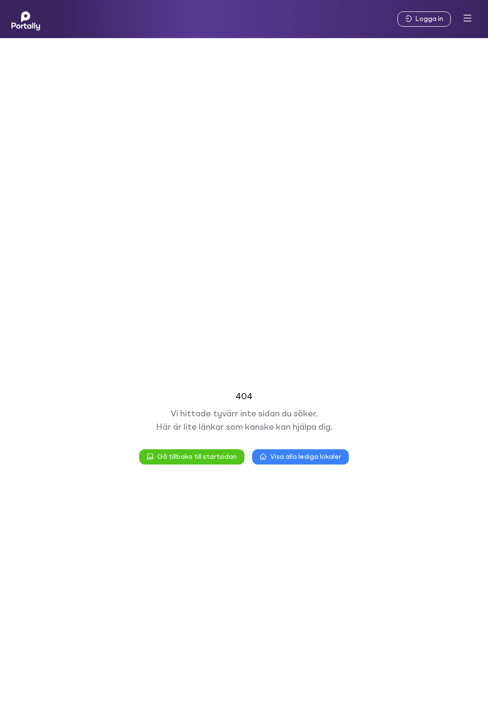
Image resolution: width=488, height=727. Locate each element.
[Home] (25, 19)
